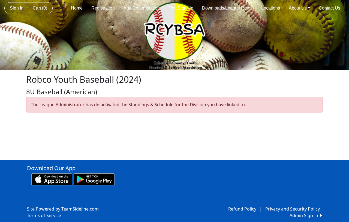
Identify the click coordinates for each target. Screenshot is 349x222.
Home (77, 8)
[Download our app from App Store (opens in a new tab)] (51, 179)
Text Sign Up (181, 8)
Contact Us (329, 8)
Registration (103, 8)
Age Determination (142, 8)
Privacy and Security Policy (292, 209)
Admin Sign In (305, 215)
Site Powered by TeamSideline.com (63, 209)
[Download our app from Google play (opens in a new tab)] (94, 179)
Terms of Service (44, 215)
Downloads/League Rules (227, 8)
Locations (270, 8)
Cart (40, 8)
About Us (298, 8)
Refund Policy (242, 209)
